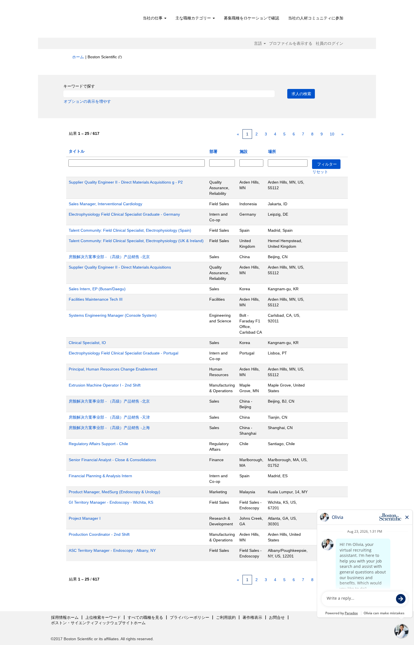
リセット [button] (320, 171)
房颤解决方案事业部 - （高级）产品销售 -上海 (109, 427)
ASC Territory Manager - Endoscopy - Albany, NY (112, 550)
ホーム (78, 57)
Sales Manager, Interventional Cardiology (105, 204)
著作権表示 (252, 617)
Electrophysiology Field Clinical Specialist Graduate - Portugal (123, 353)
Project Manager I (85, 518)
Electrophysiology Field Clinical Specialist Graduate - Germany (124, 214)
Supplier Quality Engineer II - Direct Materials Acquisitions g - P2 (126, 182)
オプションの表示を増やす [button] (87, 101)
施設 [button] (244, 151)
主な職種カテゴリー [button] (193, 18)
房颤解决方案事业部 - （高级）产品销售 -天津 (109, 417)
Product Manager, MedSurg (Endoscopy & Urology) (114, 492)
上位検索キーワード (103, 617)
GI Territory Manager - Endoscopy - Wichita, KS (111, 502)
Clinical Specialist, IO (87, 342)
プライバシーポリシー (189, 617)
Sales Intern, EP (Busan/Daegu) (97, 289)
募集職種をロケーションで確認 (251, 18)
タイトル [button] (76, 151)
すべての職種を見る (145, 617)
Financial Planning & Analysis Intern (100, 476)
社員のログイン (329, 43)
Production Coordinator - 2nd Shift (99, 534)
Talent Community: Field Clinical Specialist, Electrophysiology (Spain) (130, 230)
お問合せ (277, 617)
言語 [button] (258, 43)
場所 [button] (272, 151)
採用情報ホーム (65, 617)
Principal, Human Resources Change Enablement (113, 369)
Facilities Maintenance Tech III (96, 299)
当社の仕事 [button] (153, 18)
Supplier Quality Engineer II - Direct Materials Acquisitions (120, 267)
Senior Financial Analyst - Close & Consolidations (112, 459)
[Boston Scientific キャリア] (104, 20)
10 (332, 134)
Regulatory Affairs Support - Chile (98, 443)
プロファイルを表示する (290, 43)
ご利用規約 (226, 617)
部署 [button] (213, 151)
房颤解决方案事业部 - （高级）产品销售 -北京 (109, 257)
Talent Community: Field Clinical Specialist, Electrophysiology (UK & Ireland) (136, 240)
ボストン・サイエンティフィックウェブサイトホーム (98, 623)
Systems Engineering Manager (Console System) (113, 315)
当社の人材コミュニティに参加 (315, 18)
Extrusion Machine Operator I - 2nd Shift (105, 385)
